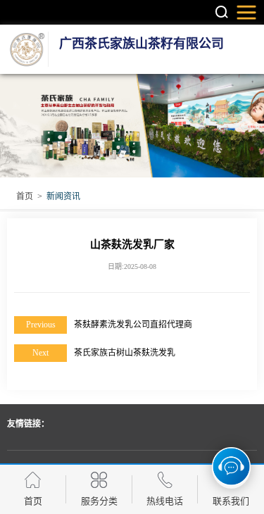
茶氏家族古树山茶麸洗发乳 (124, 353)
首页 (24, 196)
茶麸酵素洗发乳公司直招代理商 (133, 325)
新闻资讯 (63, 196)
